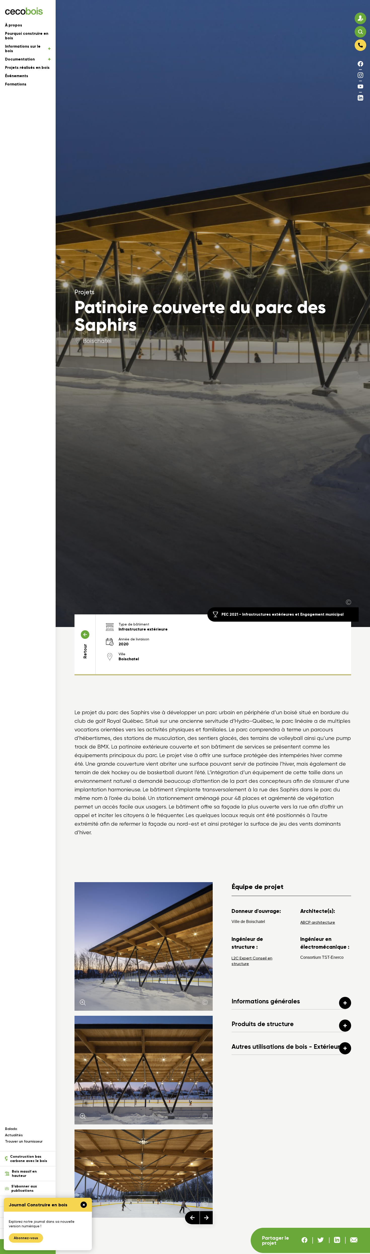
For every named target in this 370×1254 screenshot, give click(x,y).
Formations (15, 84)
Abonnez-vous (26, 1238)
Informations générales (266, 1001)
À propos (13, 25)
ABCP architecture (317, 922)
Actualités (14, 1135)
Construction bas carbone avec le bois (28, 1158)
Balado (11, 1129)
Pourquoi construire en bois (26, 35)
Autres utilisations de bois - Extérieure (288, 1047)
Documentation (20, 59)
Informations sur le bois (23, 48)
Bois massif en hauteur (24, 1173)
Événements (16, 76)
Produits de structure (263, 1024)
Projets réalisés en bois (27, 67)
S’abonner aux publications (24, 1188)
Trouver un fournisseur (24, 1141)
